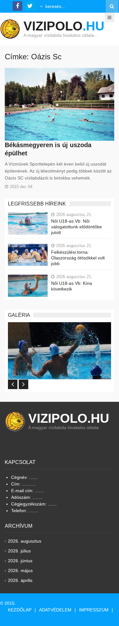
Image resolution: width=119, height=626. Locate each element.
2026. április (20, 580)
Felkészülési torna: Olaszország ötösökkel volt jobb (78, 258)
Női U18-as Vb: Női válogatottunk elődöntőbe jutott (76, 226)
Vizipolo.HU (68, 418)
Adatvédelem (55, 609)
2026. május (20, 570)
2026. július (19, 550)
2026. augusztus (24, 541)
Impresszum (94, 609)
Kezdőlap (19, 609)
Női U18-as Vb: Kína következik (71, 286)
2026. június (20, 560)
